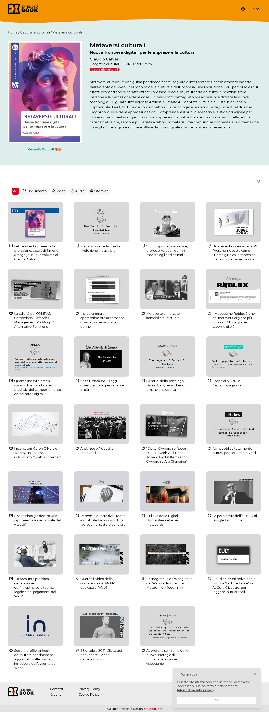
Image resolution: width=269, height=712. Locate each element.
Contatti (56, 689)
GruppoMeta (153, 709)
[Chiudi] (255, 674)
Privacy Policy (89, 689)
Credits (55, 694)
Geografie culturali (35, 32)
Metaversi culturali (118, 45)
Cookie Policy (89, 694)
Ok (217, 700)
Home (13, 32)
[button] (257, 181)
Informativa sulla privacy (195, 690)
